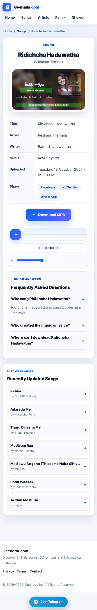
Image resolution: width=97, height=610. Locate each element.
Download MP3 (51, 214)
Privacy (8, 571)
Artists (43, 17)
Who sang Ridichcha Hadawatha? (40, 298)
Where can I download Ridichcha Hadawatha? (40, 340)
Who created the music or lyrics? (40, 325)
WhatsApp (49, 197)
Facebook (48, 187)
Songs (26, 17)
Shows (77, 17)
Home (10, 17)
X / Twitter (70, 187)
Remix (60, 17)
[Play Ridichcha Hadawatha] (15, 234)
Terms (22, 571)
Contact (36, 571)
